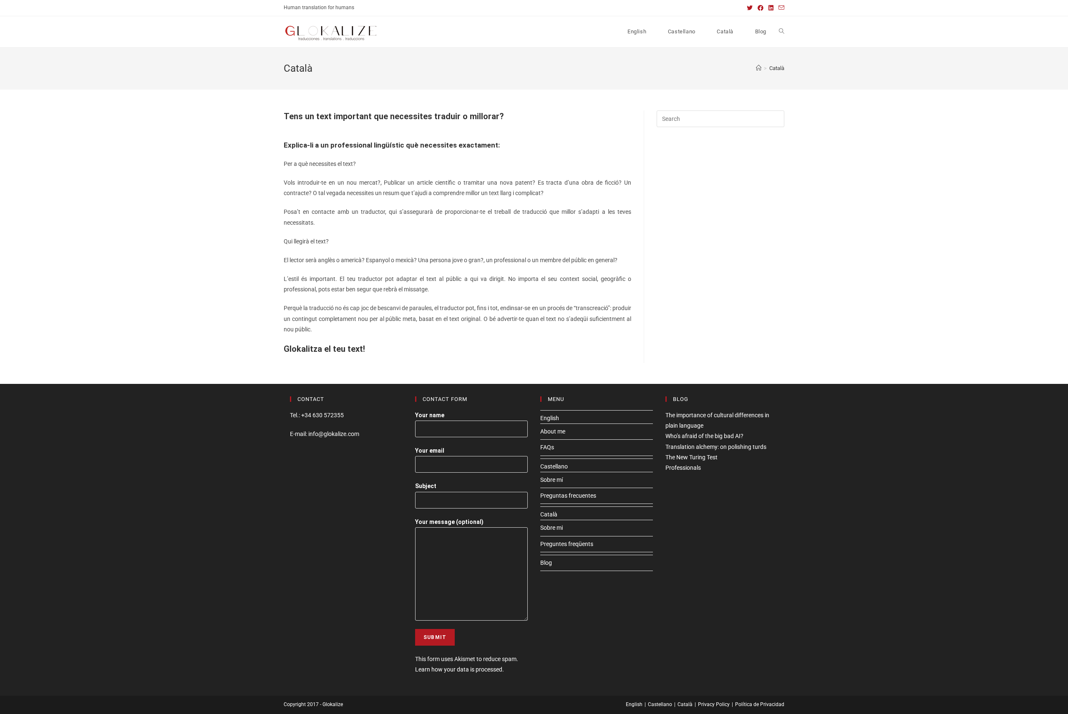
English (549, 418)
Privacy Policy (714, 704)
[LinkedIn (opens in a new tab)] (771, 8)
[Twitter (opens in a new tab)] (749, 8)
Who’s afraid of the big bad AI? (704, 436)
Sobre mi (551, 527)
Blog (546, 562)
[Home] (758, 68)
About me (552, 431)
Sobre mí (551, 479)
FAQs (547, 447)
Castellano (554, 466)
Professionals (683, 467)
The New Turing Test (691, 457)
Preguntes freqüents (566, 544)
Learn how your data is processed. (459, 669)
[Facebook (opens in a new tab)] (760, 8)
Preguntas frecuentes (568, 495)
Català (548, 514)
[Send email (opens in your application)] (780, 8)
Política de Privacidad (759, 704)
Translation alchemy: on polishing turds (715, 446)
